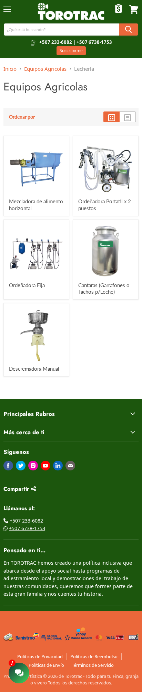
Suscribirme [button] (71, 50)
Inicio (10, 68)
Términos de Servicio (93, 665)
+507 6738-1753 (27, 528)
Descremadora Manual (34, 369)
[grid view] (111, 116)
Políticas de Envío (46, 665)
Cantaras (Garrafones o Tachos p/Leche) (104, 288)
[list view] (128, 116)
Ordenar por (22, 117)
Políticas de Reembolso (94, 656)
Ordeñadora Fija (27, 285)
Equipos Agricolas (45, 68)
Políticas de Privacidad (40, 656)
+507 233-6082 (26, 520)
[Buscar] (128, 29)
